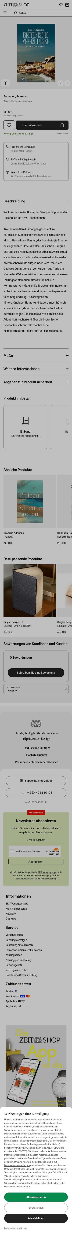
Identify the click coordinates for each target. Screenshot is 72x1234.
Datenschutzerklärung (15, 1228)
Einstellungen (36, 1207)
